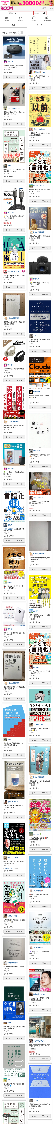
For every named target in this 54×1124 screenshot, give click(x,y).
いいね (20, 77)
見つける (20, 19)
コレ (9, 77)
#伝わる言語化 (8, 529)
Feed (7, 19)
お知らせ (34, 19)
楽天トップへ (47, 8)
